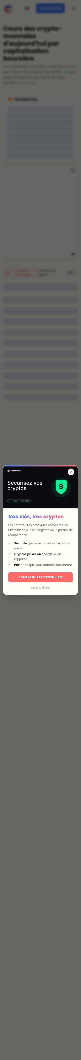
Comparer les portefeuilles (40, 577)
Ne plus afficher (40, 587)
